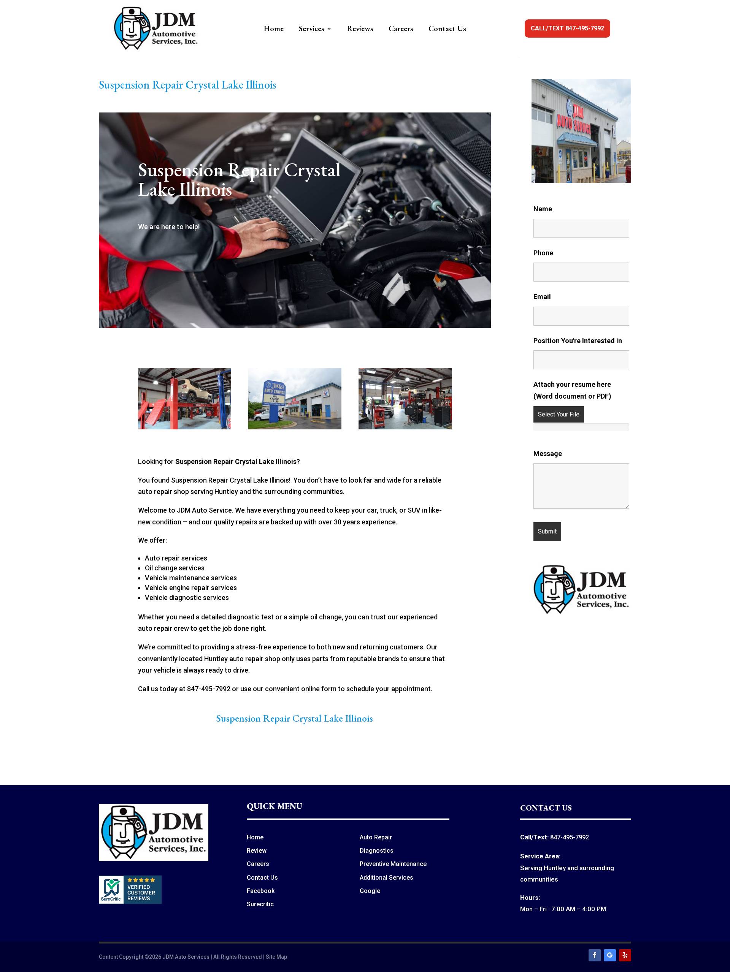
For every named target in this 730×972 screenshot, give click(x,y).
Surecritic (260, 904)
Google (370, 890)
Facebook (261, 890)
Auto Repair (376, 837)
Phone (543, 253)
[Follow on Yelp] (625, 955)
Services (311, 29)
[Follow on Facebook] (595, 955)
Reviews (360, 29)
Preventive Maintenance (393, 864)
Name (542, 209)
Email (542, 297)
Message (547, 454)
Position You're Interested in (577, 341)
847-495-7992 (569, 837)
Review (257, 850)
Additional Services (386, 877)
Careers (401, 29)
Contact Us (447, 29)
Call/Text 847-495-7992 (567, 28)
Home (274, 29)
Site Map (276, 957)
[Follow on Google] (610, 955)
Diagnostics (377, 850)
